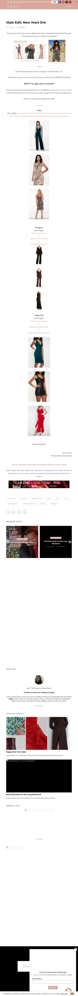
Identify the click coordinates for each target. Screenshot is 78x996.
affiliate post (36, 498)
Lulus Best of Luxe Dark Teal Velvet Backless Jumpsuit (39, 113)
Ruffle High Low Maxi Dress (39, 333)
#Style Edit (11, 498)
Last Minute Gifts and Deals (22, 542)
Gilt (23, 93)
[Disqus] (39, 588)
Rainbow (54, 503)
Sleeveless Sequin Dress (39, 327)
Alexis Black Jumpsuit (39, 233)
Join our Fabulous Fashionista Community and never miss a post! (39, 464)
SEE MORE (39, 839)
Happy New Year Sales (16, 752)
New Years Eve (12, 503)
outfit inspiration (29, 503)
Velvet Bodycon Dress (39, 321)
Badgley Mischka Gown (39, 244)
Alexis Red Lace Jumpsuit (39, 239)
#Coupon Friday (22, 539)
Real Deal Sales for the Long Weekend (55, 542)
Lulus (66, 498)
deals (49, 498)
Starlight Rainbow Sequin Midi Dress (53, 116)
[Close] (75, 949)
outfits (43, 503)
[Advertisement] (39, 922)
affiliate (24, 498)
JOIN (54, 2)
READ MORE (39, 706)
